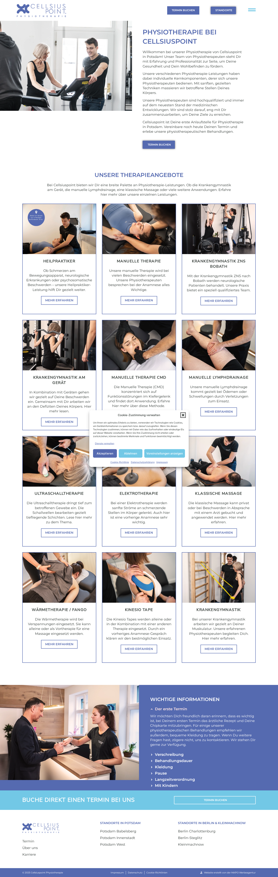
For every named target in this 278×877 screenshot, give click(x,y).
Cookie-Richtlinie (119, 462)
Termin (28, 841)
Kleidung (164, 767)
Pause (161, 773)
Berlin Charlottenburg (196, 831)
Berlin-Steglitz (190, 838)
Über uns (30, 848)
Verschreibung (169, 754)
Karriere (29, 854)
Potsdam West (112, 844)
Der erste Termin (171, 709)
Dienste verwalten (104, 443)
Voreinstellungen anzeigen (164, 453)
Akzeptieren (105, 453)
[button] (183, 415)
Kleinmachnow (191, 844)
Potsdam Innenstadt (117, 838)
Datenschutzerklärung (143, 462)
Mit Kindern (166, 785)
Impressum (162, 462)
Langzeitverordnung (175, 779)
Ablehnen (130, 453)
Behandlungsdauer (174, 760)
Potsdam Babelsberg (118, 831)
